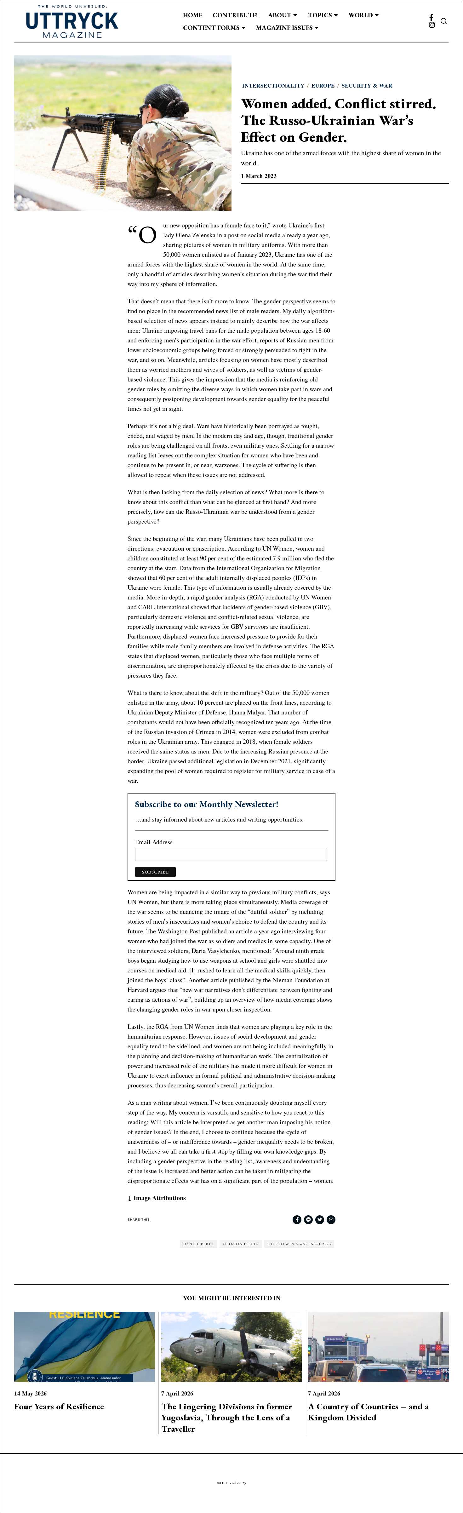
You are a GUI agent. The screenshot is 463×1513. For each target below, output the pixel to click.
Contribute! (235, 15)
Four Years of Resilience (59, 1406)
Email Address (154, 842)
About (279, 15)
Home (192, 15)
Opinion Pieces (241, 1244)
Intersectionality (273, 85)
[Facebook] (431, 17)
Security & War (367, 85)
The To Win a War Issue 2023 (299, 1244)
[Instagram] (431, 25)
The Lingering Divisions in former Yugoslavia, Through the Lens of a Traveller (226, 1417)
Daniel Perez (198, 1244)
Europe (323, 85)
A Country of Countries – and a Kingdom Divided (368, 1412)
